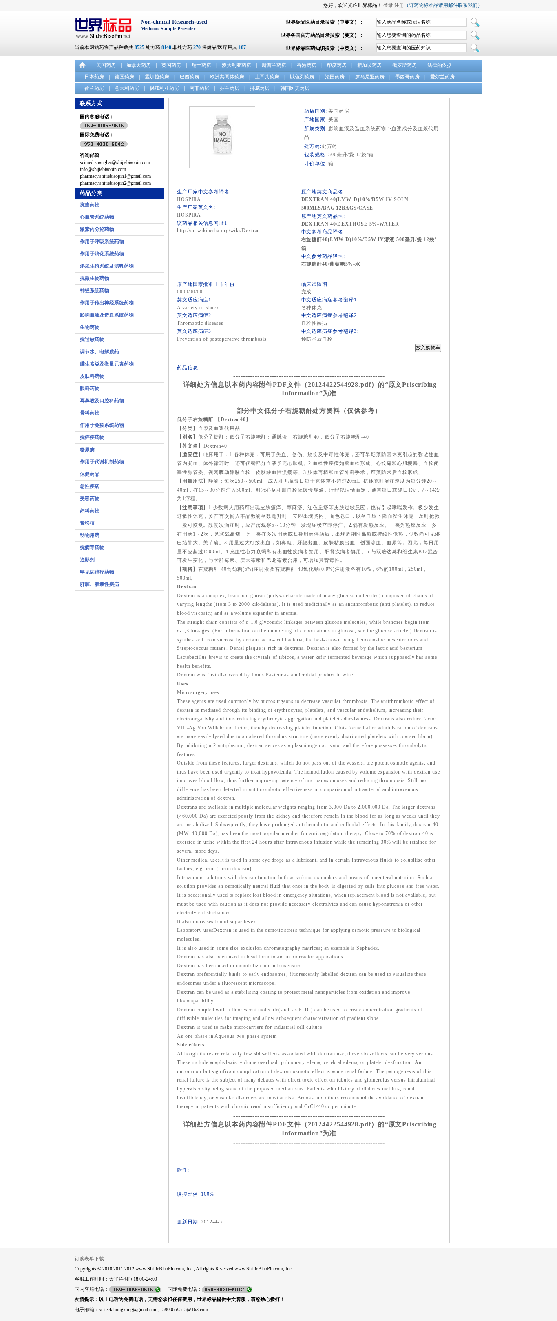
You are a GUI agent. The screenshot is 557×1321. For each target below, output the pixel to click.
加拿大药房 (138, 65)
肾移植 (87, 523)
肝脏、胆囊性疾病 (99, 584)
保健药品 (89, 474)
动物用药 (89, 535)
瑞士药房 (201, 65)
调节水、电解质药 (99, 352)
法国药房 (335, 77)
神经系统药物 (94, 290)
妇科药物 (89, 511)
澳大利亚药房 (236, 65)
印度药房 (337, 65)
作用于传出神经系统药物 (107, 303)
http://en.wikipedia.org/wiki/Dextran (218, 230)
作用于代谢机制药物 (102, 462)
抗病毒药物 (92, 547)
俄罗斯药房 (404, 65)
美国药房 (106, 65)
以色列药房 (302, 77)
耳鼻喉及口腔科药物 (102, 400)
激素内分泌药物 (97, 229)
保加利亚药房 (164, 88)
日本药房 (94, 77)
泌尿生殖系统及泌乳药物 (107, 266)
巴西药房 (189, 77)
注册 (399, 5)
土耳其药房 (267, 77)
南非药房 (199, 88)
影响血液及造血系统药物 (107, 315)
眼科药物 (89, 388)
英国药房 (171, 65)
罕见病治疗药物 (97, 572)
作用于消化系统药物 (102, 254)
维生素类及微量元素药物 (107, 364)
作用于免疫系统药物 (102, 425)
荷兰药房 (94, 88)
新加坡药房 (369, 65)
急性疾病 (89, 486)
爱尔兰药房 (442, 77)
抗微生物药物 (94, 278)
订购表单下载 (89, 1258)
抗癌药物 (89, 205)
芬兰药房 (229, 88)
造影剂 (87, 560)
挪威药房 (260, 88)
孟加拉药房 (157, 77)
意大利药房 (127, 88)
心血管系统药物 (97, 217)
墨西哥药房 (407, 77)
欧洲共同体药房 (227, 77)
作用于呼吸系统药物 (102, 241)
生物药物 (89, 327)
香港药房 (306, 65)
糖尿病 (87, 449)
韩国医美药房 (294, 88)
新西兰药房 (274, 65)
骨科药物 (89, 413)
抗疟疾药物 (92, 437)
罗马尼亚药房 (370, 77)
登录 (388, 5)
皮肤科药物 (92, 376)
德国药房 (124, 77)
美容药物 (89, 498)
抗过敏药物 (92, 339)
